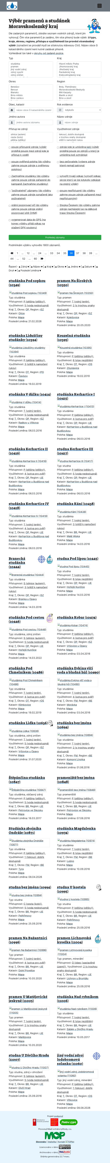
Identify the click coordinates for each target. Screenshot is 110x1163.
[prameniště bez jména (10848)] (78, 789)
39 (90, 253)
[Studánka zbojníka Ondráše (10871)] (31, 841)
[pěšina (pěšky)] (30, 140)
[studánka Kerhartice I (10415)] (77, 405)
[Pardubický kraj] (79, 72)
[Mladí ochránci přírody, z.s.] (55, 1135)
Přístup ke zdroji (18, 129)
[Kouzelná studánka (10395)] (76, 347)
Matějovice (25, 1037)
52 (23, 258)
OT (27, 372)
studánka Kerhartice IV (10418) (29, 506)
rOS (90, 364)
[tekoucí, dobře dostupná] (79, 134)
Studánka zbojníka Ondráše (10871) (25, 830)
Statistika (52, 1142)
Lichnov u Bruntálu (77, 978)
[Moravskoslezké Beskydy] (79, 89)
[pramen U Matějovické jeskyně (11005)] (31, 1010)
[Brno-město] (30, 95)
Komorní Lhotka (76, 759)
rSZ (42, 309)
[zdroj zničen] (30, 75)
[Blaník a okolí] (79, 95)
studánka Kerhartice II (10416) (28, 451)
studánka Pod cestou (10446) (26, 619)
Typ (11, 58)
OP (27, 309)
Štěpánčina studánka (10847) (27, 780)
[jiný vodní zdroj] (30, 69)
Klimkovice (25, 704)
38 (84, 253)
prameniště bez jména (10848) (76, 780)
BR (75, 532)
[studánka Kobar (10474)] (74, 624)
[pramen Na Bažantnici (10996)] (30, 949)
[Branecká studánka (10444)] (28, 574)
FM (76, 700)
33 (51, 253)
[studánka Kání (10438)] (73, 511)
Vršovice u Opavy (77, 645)
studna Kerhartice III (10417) (75, 451)
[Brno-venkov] (30, 98)
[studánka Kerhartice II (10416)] (30, 460)
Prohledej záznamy (55, 237)
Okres (12, 81)
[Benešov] (30, 86)
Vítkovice (72, 1100)
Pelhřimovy (25, 915)
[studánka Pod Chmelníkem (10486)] (31, 681)
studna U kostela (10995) (71, 889)
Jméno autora (17, 116)
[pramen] (30, 66)
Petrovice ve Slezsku (31, 810)
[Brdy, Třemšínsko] (79, 86)
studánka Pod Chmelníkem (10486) (26, 670)
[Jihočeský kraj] (79, 69)
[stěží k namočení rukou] (79, 140)
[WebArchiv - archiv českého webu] (65, 1152)
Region (61, 81)
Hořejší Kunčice (76, 587)
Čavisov (23, 375)
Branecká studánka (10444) (17, 562)
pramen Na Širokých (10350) (74, 283)
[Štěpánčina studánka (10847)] (29, 789)
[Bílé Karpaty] (79, 92)
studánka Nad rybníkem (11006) (77, 999)
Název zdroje (64, 116)
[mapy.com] (68, 1122)
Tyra (21, 868)
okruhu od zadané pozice (48, 53)
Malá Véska (73, 536)
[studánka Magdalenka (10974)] (78, 839)
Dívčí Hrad (24, 1087)
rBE (90, 700)
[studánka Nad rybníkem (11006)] (79, 1008)
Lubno (70, 861)
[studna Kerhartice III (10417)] (77, 460)
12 (28, 253)
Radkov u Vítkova (28, 422)
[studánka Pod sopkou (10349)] (30, 292)
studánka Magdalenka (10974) (76, 830)
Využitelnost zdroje (68, 129)
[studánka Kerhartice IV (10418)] (30, 515)
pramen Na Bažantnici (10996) (28, 940)
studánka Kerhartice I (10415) (76, 396)
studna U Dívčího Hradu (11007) (29, 1057)
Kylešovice (73, 317)
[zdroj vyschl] (30, 72)
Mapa (21, 317)
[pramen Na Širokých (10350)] (77, 292)
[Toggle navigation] (99, 5)
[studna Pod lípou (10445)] (75, 565)
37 (77, 253)
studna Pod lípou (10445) (77, 558)
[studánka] (30, 63)
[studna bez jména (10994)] (27, 894)
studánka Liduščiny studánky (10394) (26, 337)
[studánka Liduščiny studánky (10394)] (31, 349)
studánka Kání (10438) (76, 504)
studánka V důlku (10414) (30, 394)
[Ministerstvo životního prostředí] (41, 1122)
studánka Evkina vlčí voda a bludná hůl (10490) (78, 670)
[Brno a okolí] (79, 98)
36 (71, 253)
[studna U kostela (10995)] (75, 898)
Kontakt (61, 1142)
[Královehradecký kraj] (79, 75)
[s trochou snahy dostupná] (79, 137)
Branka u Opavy (28, 599)
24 (39, 253)
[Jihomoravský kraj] (79, 66)
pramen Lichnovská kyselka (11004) (74, 940)
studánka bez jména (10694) (74, 725)
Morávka (72, 704)
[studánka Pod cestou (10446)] (29, 628)
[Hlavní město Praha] (79, 63)
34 (58, 253)
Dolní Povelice (27, 970)
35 (64, 253)
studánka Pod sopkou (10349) (27, 283)
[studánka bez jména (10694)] (77, 734)
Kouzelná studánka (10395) (73, 337)
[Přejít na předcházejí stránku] (12, 253)
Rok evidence (65, 104)
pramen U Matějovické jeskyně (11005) (28, 999)
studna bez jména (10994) (30, 887)
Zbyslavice (73, 368)
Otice (22, 313)
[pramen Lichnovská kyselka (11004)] (79, 951)
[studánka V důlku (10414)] (27, 401)
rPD (42, 372)
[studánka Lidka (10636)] (26, 730)
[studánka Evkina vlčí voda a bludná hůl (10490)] (79, 681)
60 (35, 258)
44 (12, 258)
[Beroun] (30, 89)
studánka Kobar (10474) (77, 617)
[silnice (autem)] (30, 134)
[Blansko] (30, 92)
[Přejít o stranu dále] (42, 258)
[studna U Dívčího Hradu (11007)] (31, 1066)
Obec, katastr (16, 104)
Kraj (59, 58)
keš (89, 146)
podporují (58, 1116)
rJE (90, 422)
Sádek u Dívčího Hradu (80, 1029)
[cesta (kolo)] (30, 137)
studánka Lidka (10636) (28, 723)
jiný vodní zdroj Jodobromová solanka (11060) (70, 1059)
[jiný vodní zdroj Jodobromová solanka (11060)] (79, 1072)
